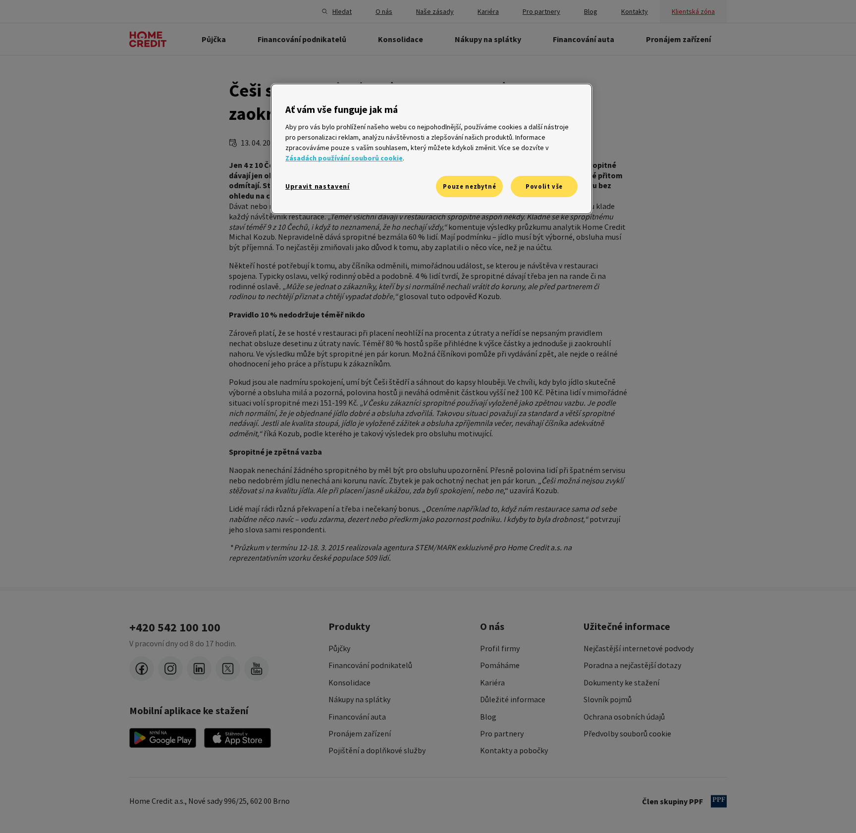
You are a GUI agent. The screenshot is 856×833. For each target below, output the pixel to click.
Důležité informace (512, 699)
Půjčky (339, 648)
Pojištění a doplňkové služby (377, 750)
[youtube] (256, 668)
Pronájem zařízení (359, 733)
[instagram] (170, 668)
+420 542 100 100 (174, 627)
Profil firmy (500, 648)
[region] (431, 148)
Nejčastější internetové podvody (639, 648)
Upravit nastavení (317, 186)
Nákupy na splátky (359, 699)
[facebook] (141, 668)
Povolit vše (544, 186)
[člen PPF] (719, 801)
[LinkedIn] (199, 668)
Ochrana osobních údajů (624, 716)
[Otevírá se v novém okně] (162, 738)
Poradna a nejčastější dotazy (632, 665)
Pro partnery (502, 733)
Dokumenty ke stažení (621, 682)
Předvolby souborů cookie (627, 733)
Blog (488, 716)
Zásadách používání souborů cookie (344, 158)
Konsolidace (349, 682)
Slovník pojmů (608, 699)
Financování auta (357, 716)
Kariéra (492, 682)
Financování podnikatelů (370, 665)
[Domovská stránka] (147, 39)
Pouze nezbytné (469, 186)
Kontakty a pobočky (514, 750)
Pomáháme (500, 665)
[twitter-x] (227, 668)
